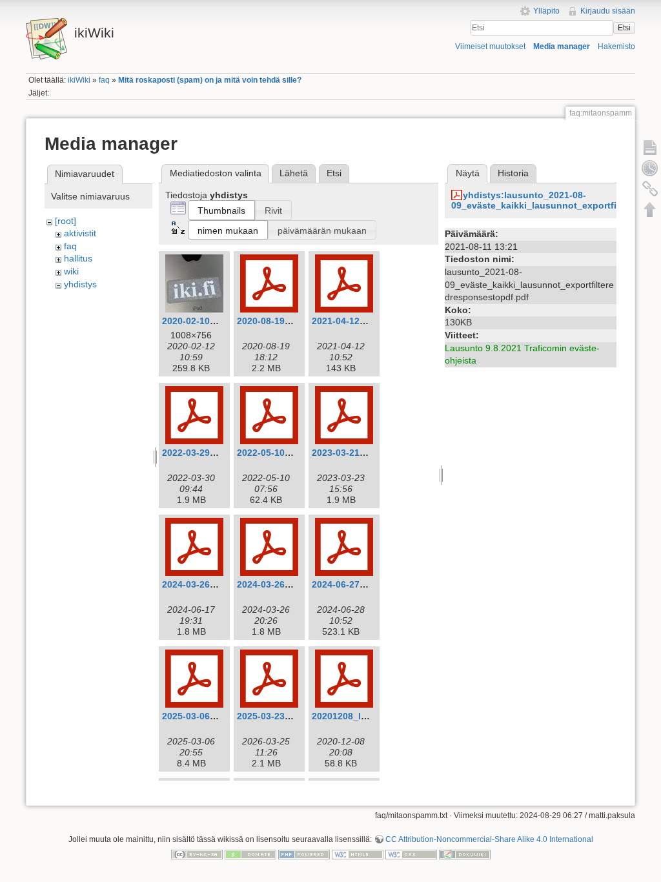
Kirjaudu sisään (607, 10)
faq (104, 80)
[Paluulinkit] (650, 188)
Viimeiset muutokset (490, 46)
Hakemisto (616, 46)
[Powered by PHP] (304, 854)
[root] (65, 221)
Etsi (624, 27)
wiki (71, 271)
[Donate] (250, 854)
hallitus (78, 258)
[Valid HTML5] (357, 854)
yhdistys (80, 284)
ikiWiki (79, 80)
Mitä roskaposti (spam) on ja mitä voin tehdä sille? (209, 80)
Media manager (561, 46)
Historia (513, 173)
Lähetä (294, 173)
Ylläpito (546, 10)
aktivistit (80, 233)
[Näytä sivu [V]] (650, 147)
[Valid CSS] (411, 854)
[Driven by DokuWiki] (465, 854)
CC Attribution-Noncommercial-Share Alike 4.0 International (489, 839)
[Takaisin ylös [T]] (650, 209)
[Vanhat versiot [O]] (650, 168)
